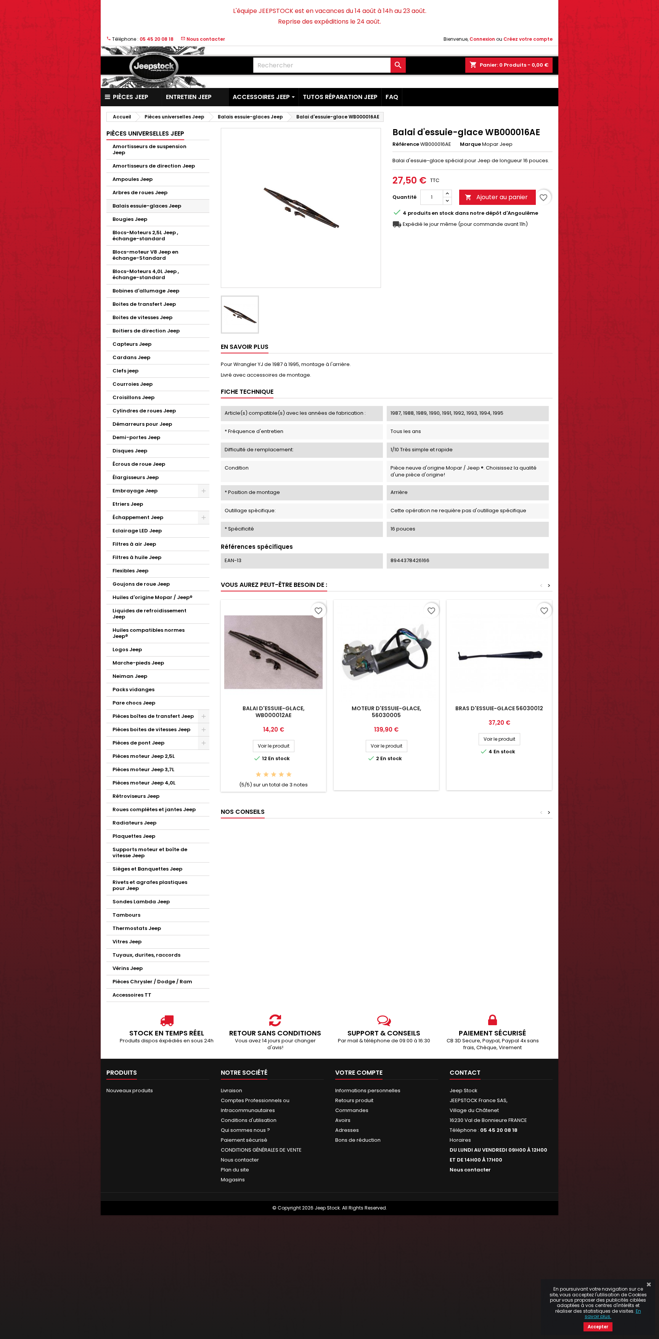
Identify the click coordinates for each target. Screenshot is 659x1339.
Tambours (126, 915)
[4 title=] (281, 774)
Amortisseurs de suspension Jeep (149, 149)
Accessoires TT (132, 995)
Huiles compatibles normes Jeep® (149, 633)
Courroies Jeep (133, 384)
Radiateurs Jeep (134, 822)
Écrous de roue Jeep (139, 464)
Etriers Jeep (128, 504)
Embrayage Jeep (135, 490)
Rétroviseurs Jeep (136, 796)
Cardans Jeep (131, 357)
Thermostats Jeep (137, 928)
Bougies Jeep (130, 219)
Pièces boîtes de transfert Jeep (153, 716)
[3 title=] (273, 774)
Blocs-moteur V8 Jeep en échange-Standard (145, 255)
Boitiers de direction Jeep (146, 330)
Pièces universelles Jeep (145, 133)
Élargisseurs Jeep (136, 477)
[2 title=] (266, 774)
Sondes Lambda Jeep (141, 901)
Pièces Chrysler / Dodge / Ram (152, 981)
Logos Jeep (127, 649)
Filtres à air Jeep (134, 544)
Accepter (598, 1326)
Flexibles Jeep (130, 570)
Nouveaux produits (129, 1090)
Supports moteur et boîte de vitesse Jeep (150, 852)
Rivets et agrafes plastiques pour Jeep (150, 885)
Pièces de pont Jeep (138, 742)
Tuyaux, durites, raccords (146, 955)
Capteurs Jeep (132, 344)
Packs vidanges (133, 689)
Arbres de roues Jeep (140, 192)
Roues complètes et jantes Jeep (154, 809)
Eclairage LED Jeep (137, 530)
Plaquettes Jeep (134, 836)
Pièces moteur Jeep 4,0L (144, 782)
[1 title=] (258, 774)
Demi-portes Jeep (136, 437)
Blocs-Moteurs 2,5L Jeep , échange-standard (145, 235)
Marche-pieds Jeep (138, 662)
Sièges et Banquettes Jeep (147, 868)
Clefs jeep (125, 370)
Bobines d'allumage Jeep (146, 290)
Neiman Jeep (130, 676)
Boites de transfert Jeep (144, 304)
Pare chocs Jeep (134, 702)
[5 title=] (289, 774)
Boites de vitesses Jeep (142, 317)
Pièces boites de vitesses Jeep (151, 729)
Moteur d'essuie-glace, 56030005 (386, 712)
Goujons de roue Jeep (141, 584)
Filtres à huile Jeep (137, 557)
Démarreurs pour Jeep (142, 424)
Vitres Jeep (127, 941)
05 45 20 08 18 (157, 39)
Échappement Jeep (138, 517)
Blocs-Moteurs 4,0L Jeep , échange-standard (146, 274)
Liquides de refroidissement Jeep (149, 613)
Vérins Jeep (128, 968)
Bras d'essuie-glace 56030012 (499, 708)
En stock (443, 213)
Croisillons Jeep (133, 397)
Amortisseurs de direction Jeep (154, 165)
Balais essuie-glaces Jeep (147, 205)
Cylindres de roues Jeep (144, 410)
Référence (405, 144)
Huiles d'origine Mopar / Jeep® (153, 597)
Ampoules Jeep (133, 179)
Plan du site (235, 1169)
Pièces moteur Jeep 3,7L (143, 769)
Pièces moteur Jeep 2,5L (144, 756)
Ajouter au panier (496, 197)
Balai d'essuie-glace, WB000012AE (274, 712)
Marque (470, 144)
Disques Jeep (130, 450)
